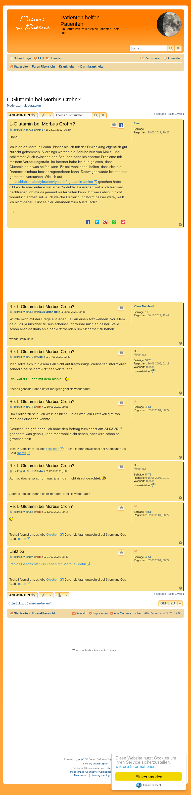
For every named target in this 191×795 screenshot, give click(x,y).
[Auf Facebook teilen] (88, 221)
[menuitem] (39, 58)
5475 (148, 360)
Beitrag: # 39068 (23, 312)
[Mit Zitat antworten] (114, 125)
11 (146, 312)
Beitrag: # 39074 (23, 406)
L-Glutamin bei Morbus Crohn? (44, 99)
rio (135, 401)
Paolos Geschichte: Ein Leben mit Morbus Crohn (47, 564)
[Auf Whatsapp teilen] (114, 221)
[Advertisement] (95, 265)
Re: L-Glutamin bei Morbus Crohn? (41, 306)
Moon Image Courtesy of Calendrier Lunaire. (95, 771)
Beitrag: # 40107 (23, 556)
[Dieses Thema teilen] (121, 125)
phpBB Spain (100, 763)
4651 (148, 406)
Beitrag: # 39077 (23, 471)
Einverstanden (149, 776)
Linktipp (16, 551)
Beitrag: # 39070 (23, 356)
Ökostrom (52, 449)
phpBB (82, 759)
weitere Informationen (135, 766)
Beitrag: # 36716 (23, 129)
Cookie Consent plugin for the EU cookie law (148, 785)
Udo (136, 351)
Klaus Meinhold (144, 306)
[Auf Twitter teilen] (97, 221)
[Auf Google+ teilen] (105, 221)
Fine (137, 123)
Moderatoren (32, 105)
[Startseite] (34, 23)
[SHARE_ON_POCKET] (123, 221)
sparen (21, 453)
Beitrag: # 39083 (23, 512)
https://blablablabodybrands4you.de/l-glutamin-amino (51, 182)
